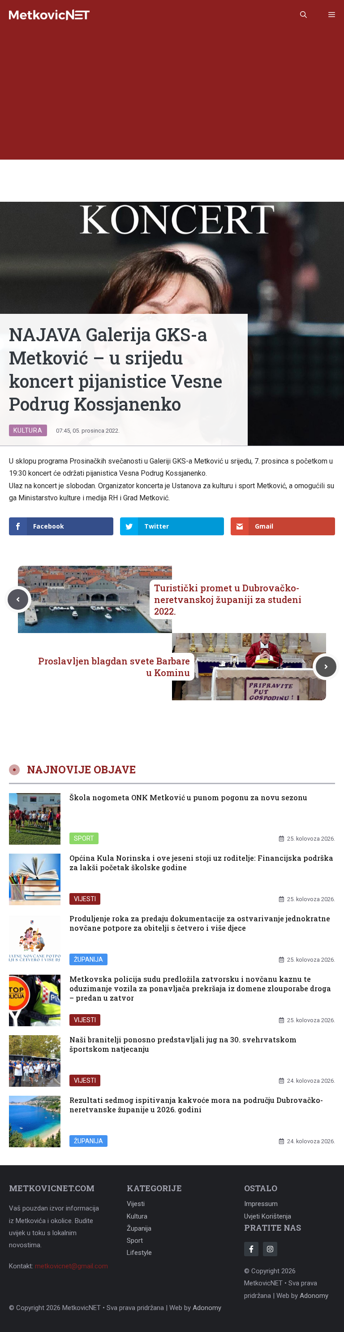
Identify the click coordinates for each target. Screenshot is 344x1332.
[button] (303, 15)
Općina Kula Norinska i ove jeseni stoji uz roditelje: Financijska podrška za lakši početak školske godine (201, 862)
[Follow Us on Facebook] (251, 1249)
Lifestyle (139, 1253)
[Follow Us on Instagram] (270, 1249)
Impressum (261, 1204)
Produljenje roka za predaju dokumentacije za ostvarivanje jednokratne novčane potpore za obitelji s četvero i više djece (199, 923)
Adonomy (314, 1296)
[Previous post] (17, 599)
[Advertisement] (172, 97)
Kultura (28, 430)
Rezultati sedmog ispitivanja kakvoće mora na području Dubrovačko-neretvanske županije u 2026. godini (196, 1104)
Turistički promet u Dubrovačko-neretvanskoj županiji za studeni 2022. (227, 599)
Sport (84, 838)
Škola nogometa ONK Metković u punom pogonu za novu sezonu (188, 797)
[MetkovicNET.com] (49, 15)
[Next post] (326, 666)
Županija (88, 959)
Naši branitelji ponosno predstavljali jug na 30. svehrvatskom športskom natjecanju (183, 1044)
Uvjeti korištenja (267, 1216)
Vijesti (85, 898)
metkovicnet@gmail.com (71, 1266)
